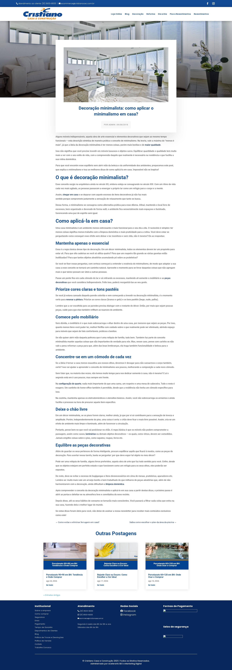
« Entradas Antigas (52, 595)
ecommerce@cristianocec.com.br (77, 3)
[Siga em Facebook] (207, 3)
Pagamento (40, 624)
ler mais (49, 585)
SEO (121, 663)
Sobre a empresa (43, 610)
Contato (38, 644)
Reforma (150, 14)
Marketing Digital (133, 663)
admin (112, 125)
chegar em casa (70, 194)
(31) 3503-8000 (86, 611)
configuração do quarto (70, 383)
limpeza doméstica (115, 484)
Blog (127, 14)
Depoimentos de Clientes (46, 630)
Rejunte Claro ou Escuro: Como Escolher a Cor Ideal (112, 575)
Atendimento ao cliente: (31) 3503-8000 (37, 3)
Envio (37, 620)
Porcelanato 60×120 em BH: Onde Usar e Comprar (164, 575)
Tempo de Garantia (43, 627)
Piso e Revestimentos (180, 14)
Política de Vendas (43, 640)
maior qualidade (153, 145)
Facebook (130, 611)
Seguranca (40, 617)
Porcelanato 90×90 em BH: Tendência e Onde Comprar (64, 575)
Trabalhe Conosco (43, 647)
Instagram (129, 614)
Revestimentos (201, 14)
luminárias (91, 434)
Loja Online (116, 14)
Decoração (138, 14)
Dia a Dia (162, 14)
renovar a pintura (74, 299)
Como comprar (42, 614)
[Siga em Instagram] (213, 3)
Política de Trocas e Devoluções (49, 637)
